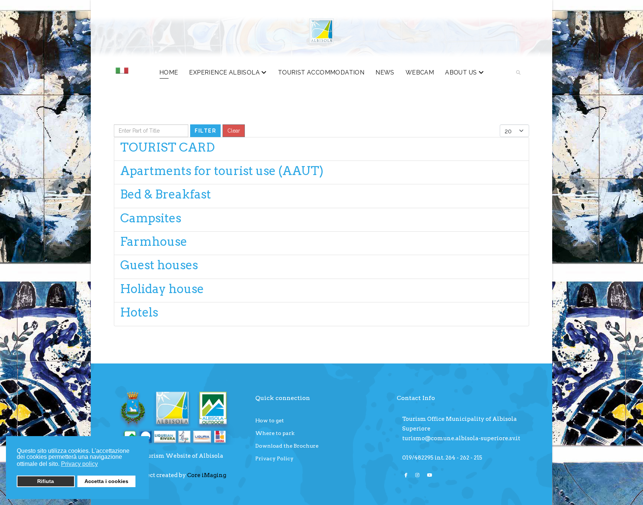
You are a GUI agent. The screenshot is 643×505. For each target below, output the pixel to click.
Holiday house (162, 289)
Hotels (139, 312)
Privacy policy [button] (79, 464)
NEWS (384, 72)
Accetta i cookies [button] (106, 481)
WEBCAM (420, 72)
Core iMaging (206, 475)
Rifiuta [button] (45, 481)
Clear (233, 131)
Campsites (150, 218)
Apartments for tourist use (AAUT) (221, 170)
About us (461, 72)
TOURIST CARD (167, 147)
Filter (205, 131)
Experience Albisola (224, 72)
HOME (168, 72)
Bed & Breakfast (165, 194)
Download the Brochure (287, 446)
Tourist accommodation (321, 72)
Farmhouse (153, 241)
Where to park (274, 433)
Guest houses (159, 265)
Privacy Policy (274, 458)
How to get (269, 420)
